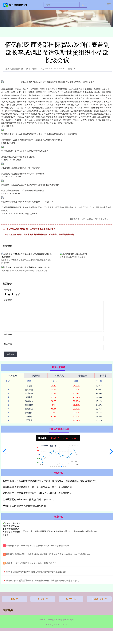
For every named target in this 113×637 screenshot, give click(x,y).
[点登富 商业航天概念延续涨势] (85, 253)
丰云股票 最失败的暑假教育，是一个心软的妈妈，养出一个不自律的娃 (37, 487)
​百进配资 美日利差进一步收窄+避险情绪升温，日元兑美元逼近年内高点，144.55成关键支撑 (48, 554)
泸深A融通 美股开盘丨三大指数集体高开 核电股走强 (32, 228)
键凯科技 (29, 404)
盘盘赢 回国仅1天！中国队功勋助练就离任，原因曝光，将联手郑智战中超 (42, 234)
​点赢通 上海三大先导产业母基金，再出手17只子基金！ (31, 562)
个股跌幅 (36, 375)
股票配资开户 (99, 599)
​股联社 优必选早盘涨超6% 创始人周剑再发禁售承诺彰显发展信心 (36, 571)
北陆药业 (29, 408)
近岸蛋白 (29, 401)
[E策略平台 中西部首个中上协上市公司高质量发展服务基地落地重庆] (26, 255)
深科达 (29, 416)
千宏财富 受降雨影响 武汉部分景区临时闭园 (24, 505)
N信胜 (29, 385)
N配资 (14, 599)
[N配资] (15, 4)
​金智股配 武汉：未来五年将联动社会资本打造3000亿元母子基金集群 (37, 545)
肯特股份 (29, 393)
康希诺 (29, 397)
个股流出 (82, 375)
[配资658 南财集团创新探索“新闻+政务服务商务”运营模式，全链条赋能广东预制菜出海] (12, 531)
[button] (4, 452)
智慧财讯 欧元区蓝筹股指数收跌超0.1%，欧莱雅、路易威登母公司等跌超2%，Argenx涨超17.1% (50, 480)
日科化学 (29, 412)
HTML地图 (69, 619)
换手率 (103, 375)
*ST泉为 (29, 420)
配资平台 (71, 599)
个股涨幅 (12, 375)
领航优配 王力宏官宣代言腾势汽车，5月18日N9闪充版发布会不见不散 (37, 493)
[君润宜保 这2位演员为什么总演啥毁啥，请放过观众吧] (26, 267)
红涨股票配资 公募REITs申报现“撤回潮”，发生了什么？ (30, 499)
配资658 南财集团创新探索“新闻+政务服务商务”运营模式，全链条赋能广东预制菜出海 (60, 531)
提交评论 (10, 354)
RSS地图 (60, 619)
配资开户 (43, 599)
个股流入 (59, 375)
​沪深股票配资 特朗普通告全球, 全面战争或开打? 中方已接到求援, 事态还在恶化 (42, 580)
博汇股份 (29, 389)
